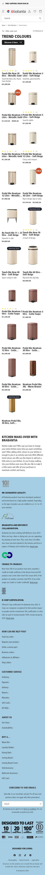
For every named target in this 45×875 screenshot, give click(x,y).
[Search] (40, 18)
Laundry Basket (8, 747)
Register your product (10, 642)
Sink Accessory (7, 768)
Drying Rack (6, 752)
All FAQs (5, 708)
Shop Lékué (6, 662)
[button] (3, 11)
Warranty (5, 697)
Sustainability (7, 727)
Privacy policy (12, 860)
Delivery (5, 687)
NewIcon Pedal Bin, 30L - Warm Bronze (32, 385)
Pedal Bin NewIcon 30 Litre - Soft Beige (33, 194)
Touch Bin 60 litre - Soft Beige (32, 273)
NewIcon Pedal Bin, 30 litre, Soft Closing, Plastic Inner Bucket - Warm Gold (12, 422)
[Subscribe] (40, 804)
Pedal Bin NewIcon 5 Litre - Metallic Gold (12, 155)
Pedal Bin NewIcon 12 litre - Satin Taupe (11, 349)
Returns (5, 692)
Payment (5, 682)
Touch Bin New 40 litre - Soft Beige (10, 273)
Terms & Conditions (30, 809)
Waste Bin (6, 742)
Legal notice (35, 860)
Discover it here (11, 42)
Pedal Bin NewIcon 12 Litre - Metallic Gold (11, 194)
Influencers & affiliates (10, 657)
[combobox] (22, 18)
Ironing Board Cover (10, 762)
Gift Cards (6, 702)
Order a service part (9, 647)
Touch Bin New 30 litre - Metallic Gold (12, 74)
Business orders (8, 652)
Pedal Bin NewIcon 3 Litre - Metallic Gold (12, 116)
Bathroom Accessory (9, 773)
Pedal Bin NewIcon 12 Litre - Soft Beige (33, 155)
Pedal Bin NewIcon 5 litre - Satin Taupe (33, 313)
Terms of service (24, 860)
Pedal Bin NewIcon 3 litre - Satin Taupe (12, 312)
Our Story (5, 722)
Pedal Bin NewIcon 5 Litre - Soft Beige (33, 116)
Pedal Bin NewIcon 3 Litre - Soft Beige (33, 74)
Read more (34, 546)
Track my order (7, 636)
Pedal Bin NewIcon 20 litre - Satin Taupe (32, 349)
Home (3, 25)
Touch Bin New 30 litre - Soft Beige (31, 233)
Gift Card (5, 778)
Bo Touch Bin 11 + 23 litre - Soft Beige (12, 234)
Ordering (5, 677)
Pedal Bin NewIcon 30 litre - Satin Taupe (11, 385)
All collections (12, 25)
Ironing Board (7, 757)
